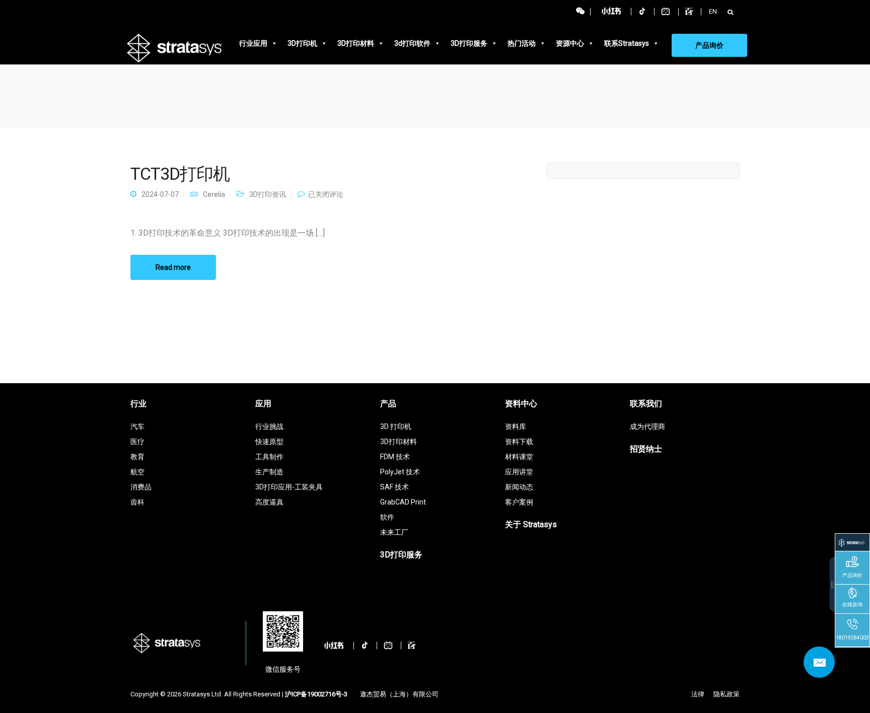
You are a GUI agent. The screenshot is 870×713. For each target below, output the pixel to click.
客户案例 (519, 502)
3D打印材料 (355, 43)
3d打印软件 (412, 43)
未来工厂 (394, 532)
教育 (137, 457)
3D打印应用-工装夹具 (289, 487)
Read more (173, 267)
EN (713, 11)
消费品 (141, 487)
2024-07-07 (160, 194)
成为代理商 (647, 426)
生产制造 (269, 472)
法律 (697, 694)
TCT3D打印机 (180, 174)
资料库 (515, 426)
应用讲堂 (519, 472)
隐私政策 (726, 694)
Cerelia (214, 194)
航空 (137, 472)
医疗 (137, 442)
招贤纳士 (646, 449)
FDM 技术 (395, 457)
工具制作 (269, 457)
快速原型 (269, 442)
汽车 (137, 426)
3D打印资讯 (267, 194)
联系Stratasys (626, 43)
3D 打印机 (395, 426)
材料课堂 (519, 457)
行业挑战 (269, 426)
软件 (387, 517)
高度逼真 (269, 502)
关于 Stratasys (531, 524)
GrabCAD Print (403, 502)
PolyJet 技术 (400, 472)
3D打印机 (302, 43)
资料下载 (519, 442)
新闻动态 (519, 487)
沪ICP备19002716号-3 (316, 694)
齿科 (137, 502)
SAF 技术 (394, 487)
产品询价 (709, 45)
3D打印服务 (469, 43)
